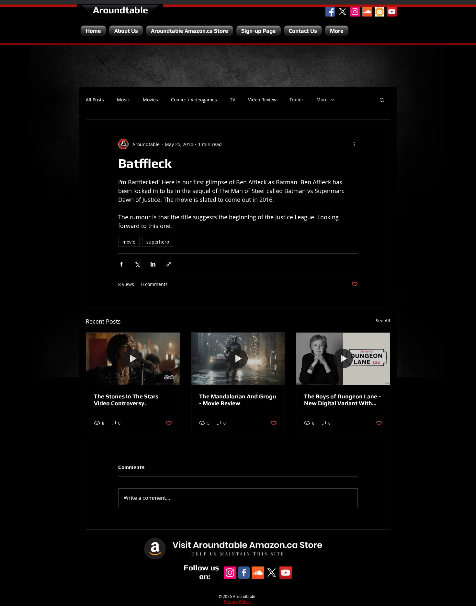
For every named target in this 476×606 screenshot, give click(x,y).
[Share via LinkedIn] (153, 264)
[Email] (379, 12)
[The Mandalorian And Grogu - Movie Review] (238, 359)
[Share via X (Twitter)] (137, 264)
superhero (157, 242)
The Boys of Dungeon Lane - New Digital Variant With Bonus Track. (342, 399)
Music (123, 100)
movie (128, 242)
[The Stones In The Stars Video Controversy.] (133, 359)
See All (383, 320)
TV (232, 100)
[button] (382, 99)
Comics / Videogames (194, 100)
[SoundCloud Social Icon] (367, 12)
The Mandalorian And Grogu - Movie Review (237, 399)
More (322, 100)
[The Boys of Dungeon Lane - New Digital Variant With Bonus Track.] (343, 359)
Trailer (296, 100)
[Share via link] (169, 264)
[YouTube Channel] (392, 12)
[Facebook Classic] (244, 572)
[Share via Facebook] (121, 264)
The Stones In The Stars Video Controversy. (126, 399)
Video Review (262, 100)
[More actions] (354, 144)
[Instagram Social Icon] (355, 12)
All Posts (95, 100)
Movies (150, 100)
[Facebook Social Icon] (330, 12)
